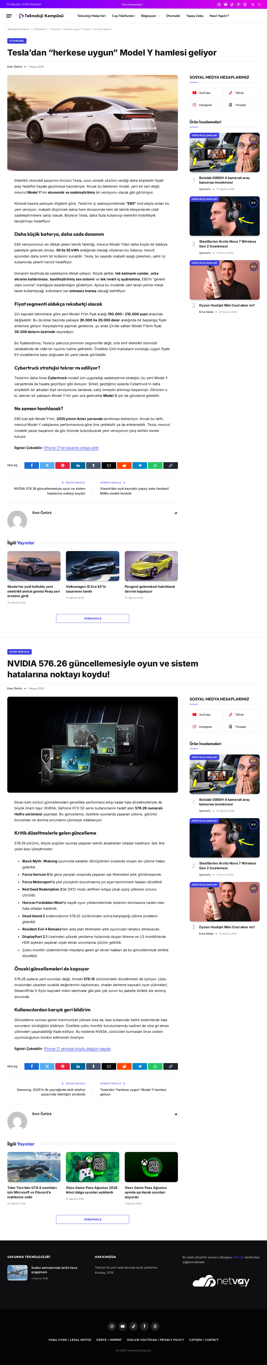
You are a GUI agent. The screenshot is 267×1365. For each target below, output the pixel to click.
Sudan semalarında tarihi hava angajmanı (54, 1270)
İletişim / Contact (204, 1339)
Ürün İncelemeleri (132, 4)
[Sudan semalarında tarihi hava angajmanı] (17, 1273)
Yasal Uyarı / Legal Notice (70, 1339)
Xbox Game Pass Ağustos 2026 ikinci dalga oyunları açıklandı (91, 1190)
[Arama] (253, 4)
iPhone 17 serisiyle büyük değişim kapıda (77, 1049)
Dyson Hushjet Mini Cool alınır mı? (227, 305)
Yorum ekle (92, 618)
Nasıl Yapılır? (219, 16)
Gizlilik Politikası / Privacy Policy (155, 1339)
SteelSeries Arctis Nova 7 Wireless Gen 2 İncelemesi (227, 243)
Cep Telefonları (123, 16)
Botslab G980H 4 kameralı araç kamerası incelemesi (224, 180)
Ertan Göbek (206, 311)
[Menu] (9, 16)
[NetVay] (221, 1280)
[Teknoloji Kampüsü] (41, 16)
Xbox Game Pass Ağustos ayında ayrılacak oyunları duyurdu (146, 1192)
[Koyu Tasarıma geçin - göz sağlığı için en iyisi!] (259, 4)
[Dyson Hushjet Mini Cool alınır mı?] (225, 280)
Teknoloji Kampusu (18, 29)
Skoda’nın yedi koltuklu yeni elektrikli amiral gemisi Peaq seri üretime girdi (33, 591)
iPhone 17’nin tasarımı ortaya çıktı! (71, 448)
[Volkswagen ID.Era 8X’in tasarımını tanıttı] (92, 566)
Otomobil (173, 16)
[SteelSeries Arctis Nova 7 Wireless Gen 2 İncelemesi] (225, 216)
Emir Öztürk (14, 66)
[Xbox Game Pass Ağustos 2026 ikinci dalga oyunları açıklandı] (92, 1167)
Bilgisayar (148, 16)
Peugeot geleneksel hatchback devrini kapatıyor (150, 588)
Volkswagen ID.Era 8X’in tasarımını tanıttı (86, 588)
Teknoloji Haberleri (91, 16)
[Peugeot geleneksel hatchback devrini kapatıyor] (151, 566)
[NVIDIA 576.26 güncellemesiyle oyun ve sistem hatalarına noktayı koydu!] (92, 745)
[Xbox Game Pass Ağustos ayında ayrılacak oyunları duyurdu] (151, 1167)
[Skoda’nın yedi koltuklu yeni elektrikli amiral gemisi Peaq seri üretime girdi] (33, 566)
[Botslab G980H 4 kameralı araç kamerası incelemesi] (225, 152)
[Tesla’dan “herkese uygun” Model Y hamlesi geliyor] (92, 123)
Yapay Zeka (194, 16)
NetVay (238, 1257)
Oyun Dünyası (19, 651)
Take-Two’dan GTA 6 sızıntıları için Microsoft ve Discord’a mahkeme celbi (32, 1192)
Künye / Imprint (109, 1339)
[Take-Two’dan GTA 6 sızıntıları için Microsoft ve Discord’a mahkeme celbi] (33, 1167)
